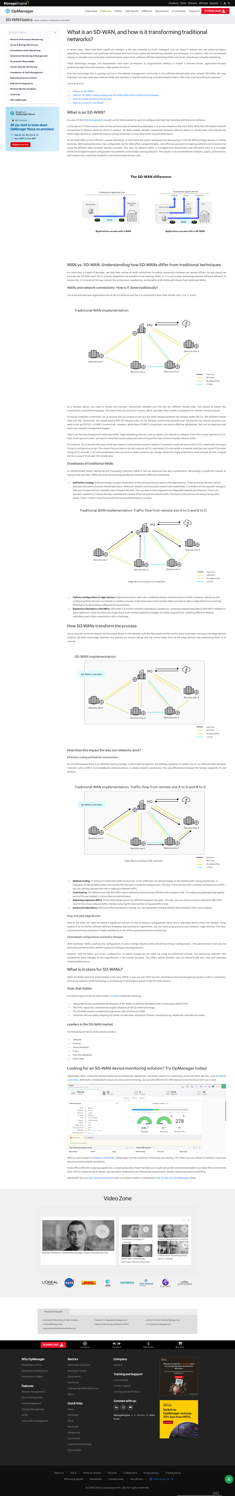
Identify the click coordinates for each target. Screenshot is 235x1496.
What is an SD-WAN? (83, 91)
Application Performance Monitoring (59, 1328)
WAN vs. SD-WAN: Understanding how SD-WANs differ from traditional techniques (115, 95)
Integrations (74, 1432)
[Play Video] (78, 1235)
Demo (118, 11)
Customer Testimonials (80, 1444)
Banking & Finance (77, 1371)
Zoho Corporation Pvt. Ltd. (110, 1487)
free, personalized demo (101, 1178)
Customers (179, 11)
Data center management (35, 1421)
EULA (73, 1473)
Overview (91, 11)
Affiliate (203, 3)
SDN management (92, 120)
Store (183, 3)
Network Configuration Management (111, 1320)
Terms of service (92, 1473)
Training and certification (127, 1391)
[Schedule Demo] (229, 1479)
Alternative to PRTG (32, 1365)
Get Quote (132, 11)
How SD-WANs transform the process (92, 99)
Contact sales (116, 1479)
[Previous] (183, 1219)
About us (118, 1365)
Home (36, 20)
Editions (147, 11)
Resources (162, 11)
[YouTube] (130, 1407)
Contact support (122, 1386)
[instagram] (123, 1407)
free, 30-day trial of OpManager (172, 1178)
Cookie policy (173, 1473)
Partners (192, 3)
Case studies (74, 1450)
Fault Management (31, 1403)
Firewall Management (53, 1324)
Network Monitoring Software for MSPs (112, 1324)
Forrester (115, 996)
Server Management (32, 1397)
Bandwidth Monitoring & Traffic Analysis (61, 1320)
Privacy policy (151, 1473)
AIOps (25, 1415)
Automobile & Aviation (79, 1365)
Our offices (136, 1479)
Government (74, 1376)
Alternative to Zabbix (32, 1376)
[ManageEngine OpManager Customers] (117, 1283)
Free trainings (121, 1380)
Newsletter (96, 1479)
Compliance (130, 1473)
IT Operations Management (159, 1324)
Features (105, 11)
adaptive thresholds (103, 1158)
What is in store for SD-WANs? (88, 103)
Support (194, 11)
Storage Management (33, 1409)
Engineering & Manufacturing (83, 1388)
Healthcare (73, 1382)
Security (112, 1473)
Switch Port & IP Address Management (163, 1320)
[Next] (188, 1219)
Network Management (33, 1391)
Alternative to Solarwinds (35, 1371)
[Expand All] (55, 32)
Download (213, 10)
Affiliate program (73, 1479)
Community (74, 1438)
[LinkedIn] (116, 1407)
